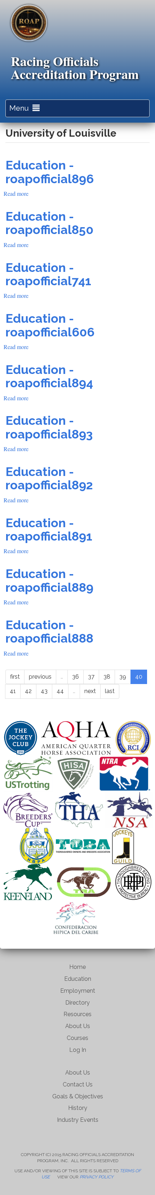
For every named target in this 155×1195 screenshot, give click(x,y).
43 (44, 691)
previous (40, 676)
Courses (77, 1038)
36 (75, 676)
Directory (77, 1002)
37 (91, 676)
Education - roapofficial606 (49, 325)
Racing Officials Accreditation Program (75, 67)
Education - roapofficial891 (48, 529)
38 (106, 676)
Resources (77, 1014)
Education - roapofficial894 (49, 376)
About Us (77, 1026)
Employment (77, 990)
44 (60, 691)
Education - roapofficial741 (48, 274)
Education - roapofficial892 (49, 478)
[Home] (28, 23)
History (77, 1107)
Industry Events (77, 1119)
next (90, 691)
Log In (77, 1049)
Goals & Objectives (77, 1096)
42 (28, 691)
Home (77, 967)
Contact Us (78, 1084)
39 (122, 676)
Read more (16, 193)
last (110, 691)
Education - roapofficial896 (49, 172)
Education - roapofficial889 (49, 580)
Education (77, 978)
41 (13, 691)
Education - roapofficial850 (49, 223)
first (15, 676)
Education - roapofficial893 (49, 427)
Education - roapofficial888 (49, 631)
